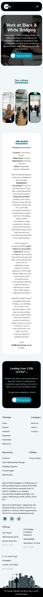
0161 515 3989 (28, 547)
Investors (6, 431)
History (34, 427)
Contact (34, 431)
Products (6, 458)
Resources (6, 443)
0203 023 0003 (7, 568)
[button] (37, 6)
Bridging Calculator (10, 466)
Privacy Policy (35, 458)
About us (34, 423)
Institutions (6, 439)
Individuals (6, 435)
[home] (7, 6)
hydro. (26, 594)
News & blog (7, 474)
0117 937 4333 (7, 545)
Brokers (5, 427)
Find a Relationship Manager (13, 462)
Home (4, 423)
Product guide (8, 470)
